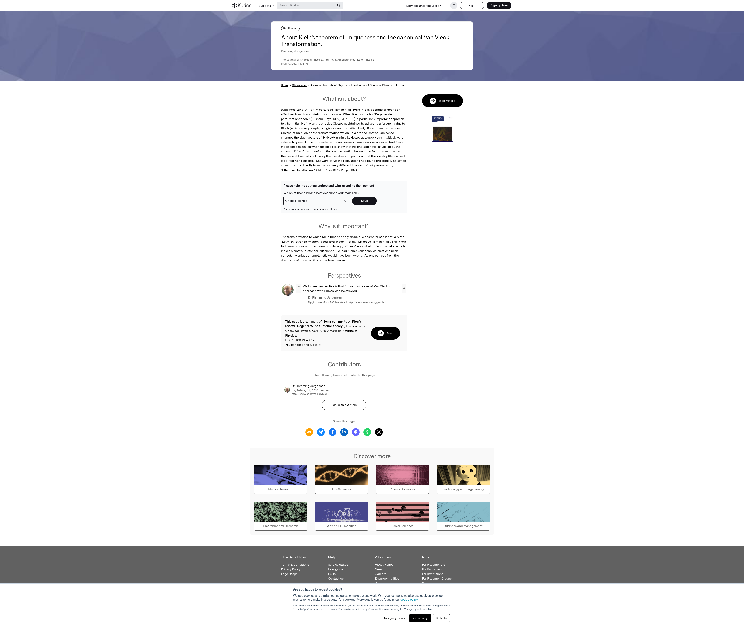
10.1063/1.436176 (297, 63)
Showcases (299, 85)
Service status (338, 564)
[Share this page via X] (379, 432)
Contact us (336, 578)
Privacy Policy (290, 569)
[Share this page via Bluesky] (321, 432)
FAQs (332, 574)
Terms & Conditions (295, 564)
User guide (335, 569)
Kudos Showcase (434, 583)
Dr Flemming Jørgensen (325, 297)
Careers (380, 574)
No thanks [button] (441, 618)
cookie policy (409, 599)
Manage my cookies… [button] (395, 618)
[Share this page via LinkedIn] (344, 432)
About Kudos (384, 564)
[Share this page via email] (309, 432)
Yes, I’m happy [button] (420, 618)
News (379, 569)
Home (284, 85)
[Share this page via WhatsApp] (367, 432)
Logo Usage (289, 574)
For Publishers (432, 569)
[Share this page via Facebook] (332, 432)
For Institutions (432, 574)
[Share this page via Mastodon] (356, 432)
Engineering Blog (387, 578)
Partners (381, 583)
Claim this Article (344, 405)
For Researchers (433, 564)
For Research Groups (437, 578)
